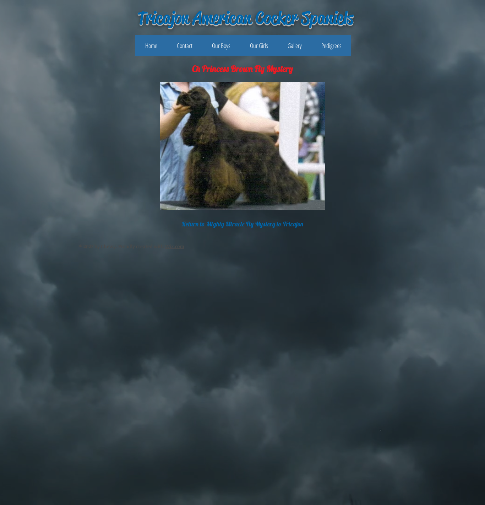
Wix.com (174, 246)
